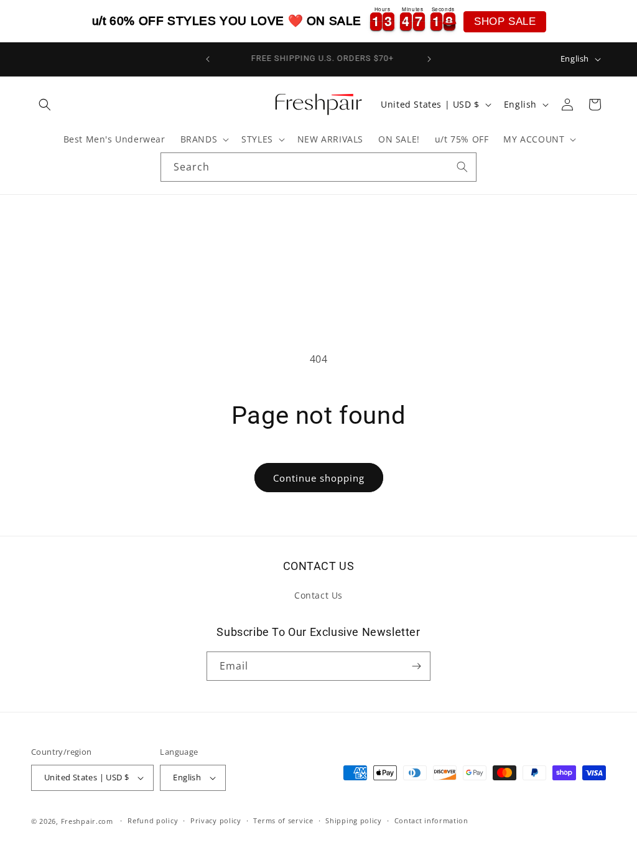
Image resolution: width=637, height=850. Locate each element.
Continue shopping (319, 478)
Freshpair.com (87, 821)
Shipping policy (353, 820)
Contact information (431, 820)
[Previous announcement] (207, 59)
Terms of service (283, 820)
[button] (44, 104)
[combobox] (318, 167)
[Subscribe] (416, 666)
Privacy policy (215, 820)
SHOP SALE (505, 21)
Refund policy (153, 820)
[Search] (462, 166)
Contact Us (318, 595)
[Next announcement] (429, 59)
